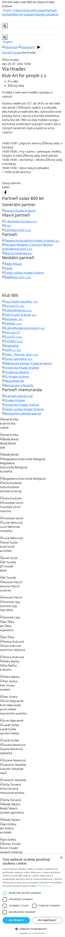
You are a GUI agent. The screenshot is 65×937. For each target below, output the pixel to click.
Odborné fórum (23, 10)
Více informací (44, 885)
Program (40, 10)
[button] (32, 929)
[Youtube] (38, 47)
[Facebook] (10, 47)
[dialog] (32, 895)
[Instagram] (26, 47)
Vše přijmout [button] (16, 920)
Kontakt (7, 14)
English (7, 10)
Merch (16, 14)
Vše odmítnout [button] (47, 920)
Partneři (51, 10)
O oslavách (28, 14)
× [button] (61, 857)
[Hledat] (4, 37)
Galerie (53, 14)
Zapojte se (42, 14)
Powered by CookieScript (32, 933)
